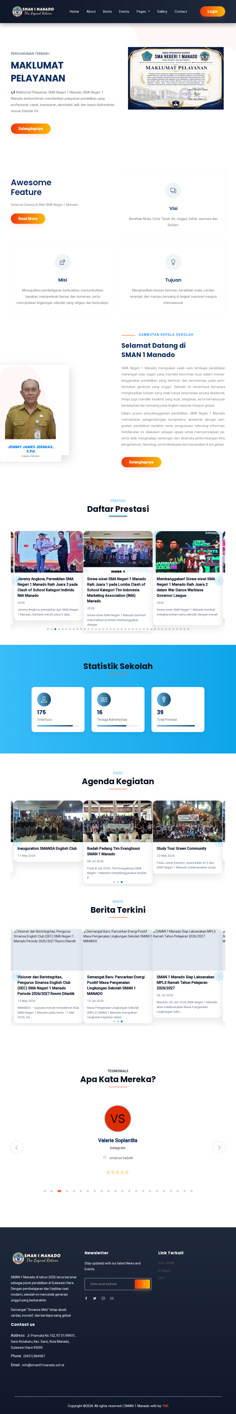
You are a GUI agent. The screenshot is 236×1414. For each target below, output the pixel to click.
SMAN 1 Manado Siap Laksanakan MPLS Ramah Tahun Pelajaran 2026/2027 (116, 982)
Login (213, 11)
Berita (107, 11)
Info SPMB (166, 1263)
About (91, 11)
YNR (165, 1406)
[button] (48, 629)
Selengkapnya (30, 128)
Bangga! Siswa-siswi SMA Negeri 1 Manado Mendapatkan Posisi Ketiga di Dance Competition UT (187, 584)
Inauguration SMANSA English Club (186, 848)
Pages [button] (142, 11)
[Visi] (173, 192)
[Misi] (63, 263)
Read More (28, 218)
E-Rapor (164, 1271)
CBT (161, 1278)
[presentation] (16, 1147)
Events (124, 11)
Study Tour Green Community (112, 848)
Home (74, 11)
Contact (181, 11)
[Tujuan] (173, 263)
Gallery (162, 11)
